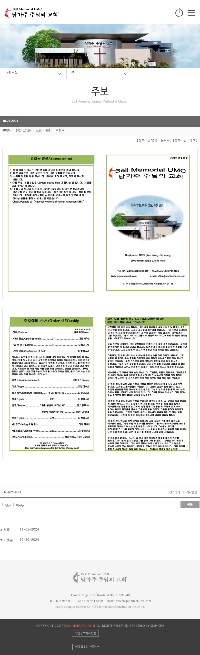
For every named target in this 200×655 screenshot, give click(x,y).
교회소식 (11, 73)
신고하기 (174, 492)
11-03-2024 (29, 530)
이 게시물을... (191, 492)
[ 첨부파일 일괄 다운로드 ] (154, 140)
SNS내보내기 (11, 492)
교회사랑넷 (157, 626)
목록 (190, 504)
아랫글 (20, 505)
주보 (74, 73)
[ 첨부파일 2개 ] (185, 140)
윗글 (8, 505)
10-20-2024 (29, 540)
